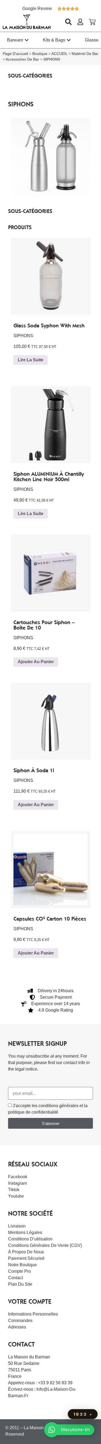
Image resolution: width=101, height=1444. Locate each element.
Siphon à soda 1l (33, 770)
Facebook (17, 1176)
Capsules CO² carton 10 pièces (49, 918)
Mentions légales (25, 1232)
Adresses (17, 1327)
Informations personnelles (33, 1314)
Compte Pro (19, 1271)
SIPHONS (23, 335)
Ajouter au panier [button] (36, 661)
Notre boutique (22, 1265)
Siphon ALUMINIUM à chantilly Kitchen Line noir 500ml (48, 477)
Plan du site (20, 1284)
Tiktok (13, 1189)
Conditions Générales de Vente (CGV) (45, 1245)
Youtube (16, 1196)
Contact (15, 1277)
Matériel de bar (85, 54)
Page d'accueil (15, 54)
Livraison (17, 1226)
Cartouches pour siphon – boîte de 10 (44, 625)
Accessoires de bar (22, 59)
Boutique (39, 54)
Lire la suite (30, 360)
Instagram (17, 1183)
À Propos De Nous (26, 1252)
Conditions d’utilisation (30, 1239)
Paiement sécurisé (26, 1258)
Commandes (20, 1320)
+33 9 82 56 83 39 (55, 1382)
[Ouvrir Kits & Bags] (69, 40)
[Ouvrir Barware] (27, 40)
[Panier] (92, 22)
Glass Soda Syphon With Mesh (49, 325)
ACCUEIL (59, 54)
